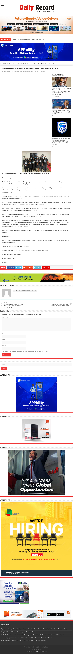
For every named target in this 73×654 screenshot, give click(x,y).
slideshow (30, 71)
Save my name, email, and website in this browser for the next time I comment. (26, 351)
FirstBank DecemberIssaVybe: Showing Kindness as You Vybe (59, 304)
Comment (5, 317)
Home (3, 63)
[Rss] (32, 649)
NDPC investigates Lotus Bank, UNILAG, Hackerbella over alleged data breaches (23, 640)
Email (4, 339)
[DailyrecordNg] (36, 7)
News (7, 63)
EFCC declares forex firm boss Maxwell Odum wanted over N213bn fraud (13, 305)
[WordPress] (38, 649)
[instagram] (40, 649)
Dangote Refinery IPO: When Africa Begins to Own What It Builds (29, 39)
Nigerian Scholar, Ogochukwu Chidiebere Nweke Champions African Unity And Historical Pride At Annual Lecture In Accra (61, 91)
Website (4, 345)
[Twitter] (36, 649)
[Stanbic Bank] (36, 51)
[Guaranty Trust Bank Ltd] (36, 614)
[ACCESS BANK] (36, 278)
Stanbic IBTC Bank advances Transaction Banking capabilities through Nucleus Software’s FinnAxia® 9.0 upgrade (61, 141)
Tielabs (47, 647)
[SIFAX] (36, 25)
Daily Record (7, 71)
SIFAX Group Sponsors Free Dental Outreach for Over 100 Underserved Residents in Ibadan (26, 637)
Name (4, 334)
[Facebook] (34, 649)
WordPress (34, 647)
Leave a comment (40, 71)
